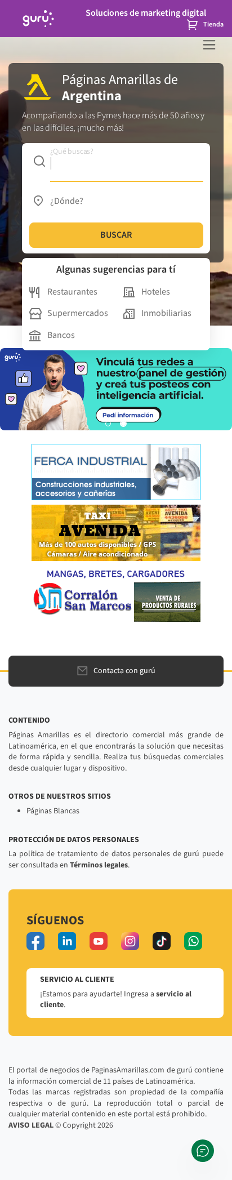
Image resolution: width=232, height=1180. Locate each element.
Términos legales (99, 865)
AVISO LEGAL (30, 1125)
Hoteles (155, 292)
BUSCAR (116, 235)
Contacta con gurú (124, 670)
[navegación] (209, 45)
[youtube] (99, 941)
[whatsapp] (193, 941)
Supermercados (77, 313)
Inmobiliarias (166, 313)
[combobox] (116, 161)
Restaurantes (72, 292)
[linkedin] (67, 941)
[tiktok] (162, 941)
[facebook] (35, 941)
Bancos (61, 335)
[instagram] (130, 941)
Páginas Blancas (52, 811)
